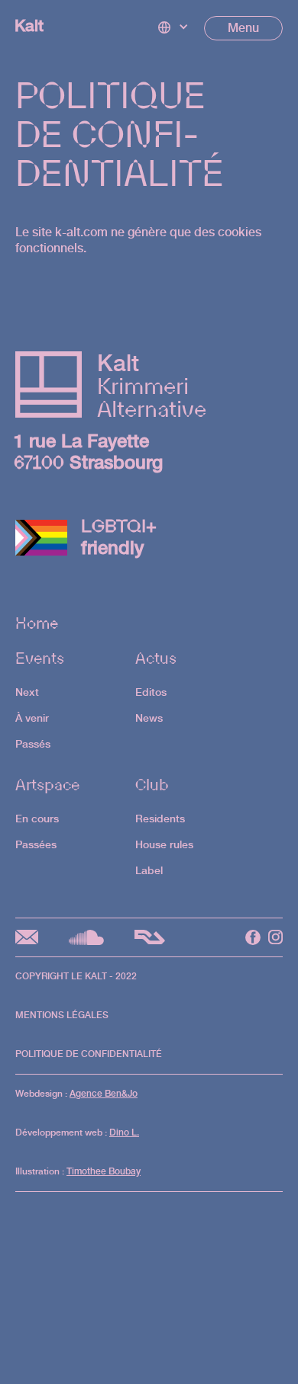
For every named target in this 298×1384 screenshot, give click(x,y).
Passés (32, 743)
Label (149, 869)
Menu (243, 28)
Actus (156, 658)
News (149, 717)
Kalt (29, 25)
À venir (32, 717)
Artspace (47, 784)
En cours (37, 818)
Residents (160, 818)
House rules (164, 844)
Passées (36, 844)
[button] (173, 28)
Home (36, 625)
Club (152, 784)
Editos (151, 691)
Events (39, 658)
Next (27, 691)
